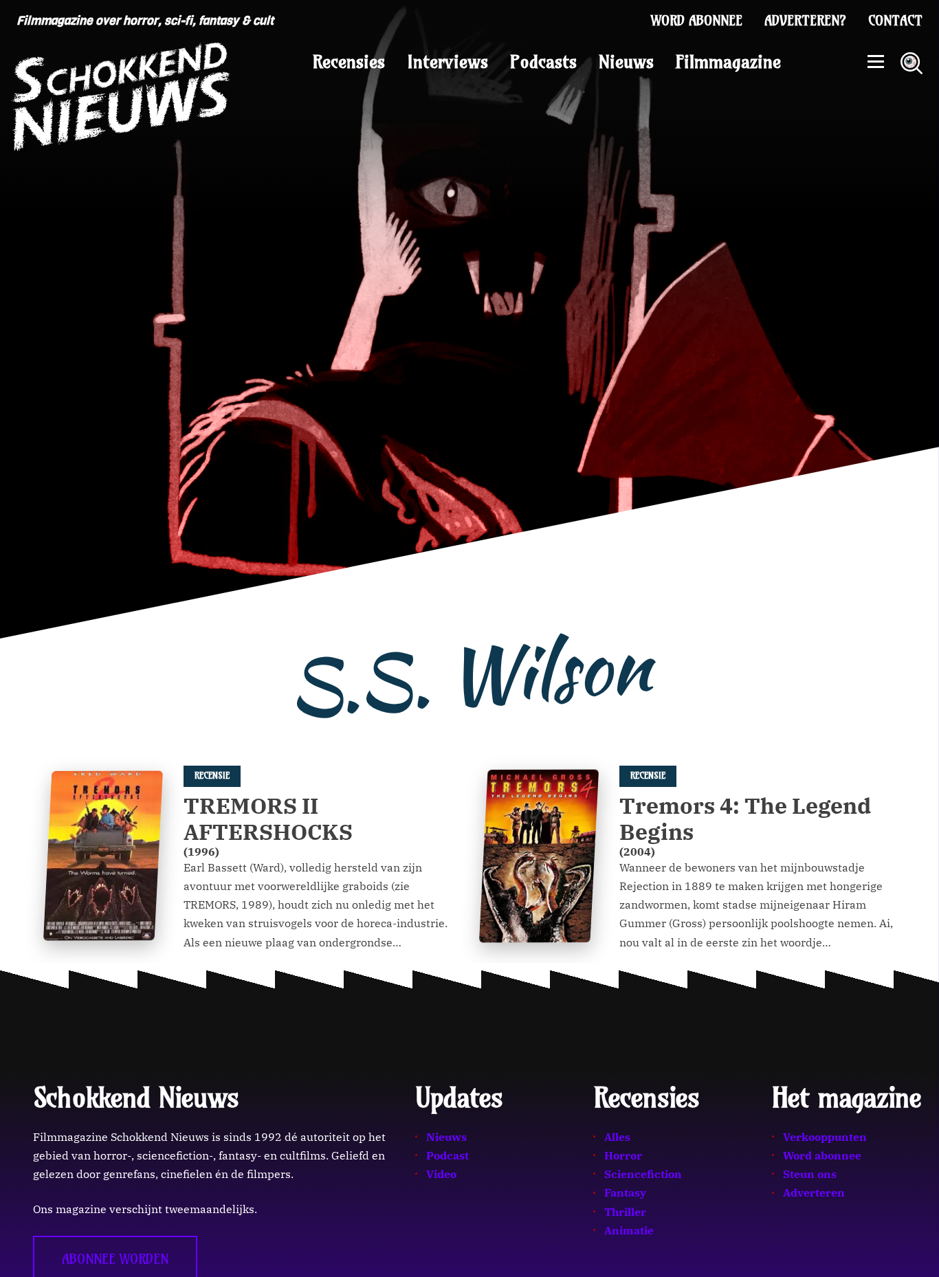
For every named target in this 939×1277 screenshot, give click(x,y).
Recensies (349, 62)
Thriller (625, 1212)
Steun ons (810, 1174)
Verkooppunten (825, 1137)
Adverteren (814, 1192)
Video (441, 1174)
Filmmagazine (728, 62)
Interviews (447, 62)
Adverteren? (805, 20)
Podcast (447, 1155)
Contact (895, 20)
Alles (617, 1137)
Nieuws (626, 62)
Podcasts (543, 62)
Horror (623, 1155)
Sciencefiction (643, 1174)
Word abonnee (696, 20)
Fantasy (625, 1192)
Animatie (629, 1230)
